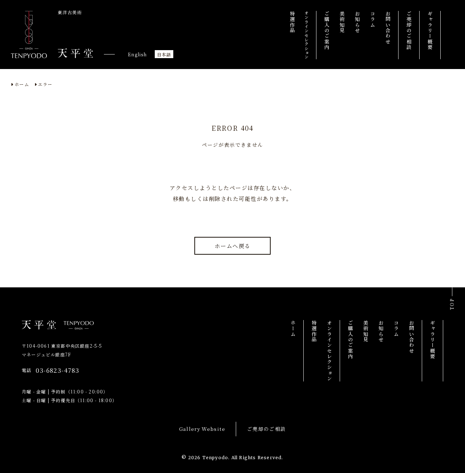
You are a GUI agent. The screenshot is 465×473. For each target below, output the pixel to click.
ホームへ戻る (233, 246)
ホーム (22, 84)
